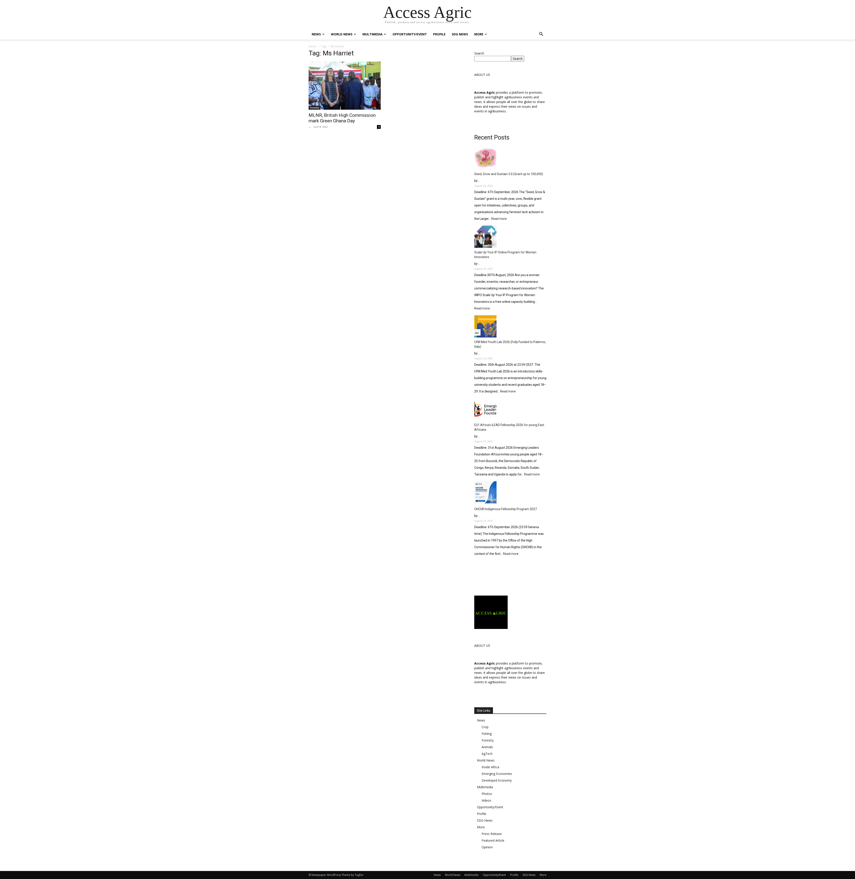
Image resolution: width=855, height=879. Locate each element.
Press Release (492, 834)
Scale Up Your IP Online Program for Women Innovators (505, 255)
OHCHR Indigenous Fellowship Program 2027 (505, 509)
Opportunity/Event (410, 34)
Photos (487, 794)
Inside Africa (490, 767)
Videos (486, 800)
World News (341, 34)
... (310, 126)
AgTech (487, 754)
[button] (541, 34)
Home (312, 46)
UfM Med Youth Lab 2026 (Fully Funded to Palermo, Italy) (510, 344)
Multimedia (372, 34)
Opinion (487, 847)
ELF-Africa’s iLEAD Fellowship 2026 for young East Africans (509, 427)
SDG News (460, 34)
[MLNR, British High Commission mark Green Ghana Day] (345, 86)
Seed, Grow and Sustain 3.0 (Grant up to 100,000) (508, 174)
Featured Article (493, 840)
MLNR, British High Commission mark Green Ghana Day (342, 118)
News (316, 34)
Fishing (487, 733)
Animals (487, 747)
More (478, 34)
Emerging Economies (497, 774)
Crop (485, 727)
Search (479, 53)
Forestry (314, 107)
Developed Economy (497, 780)
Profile (439, 34)
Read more (499, 219)
